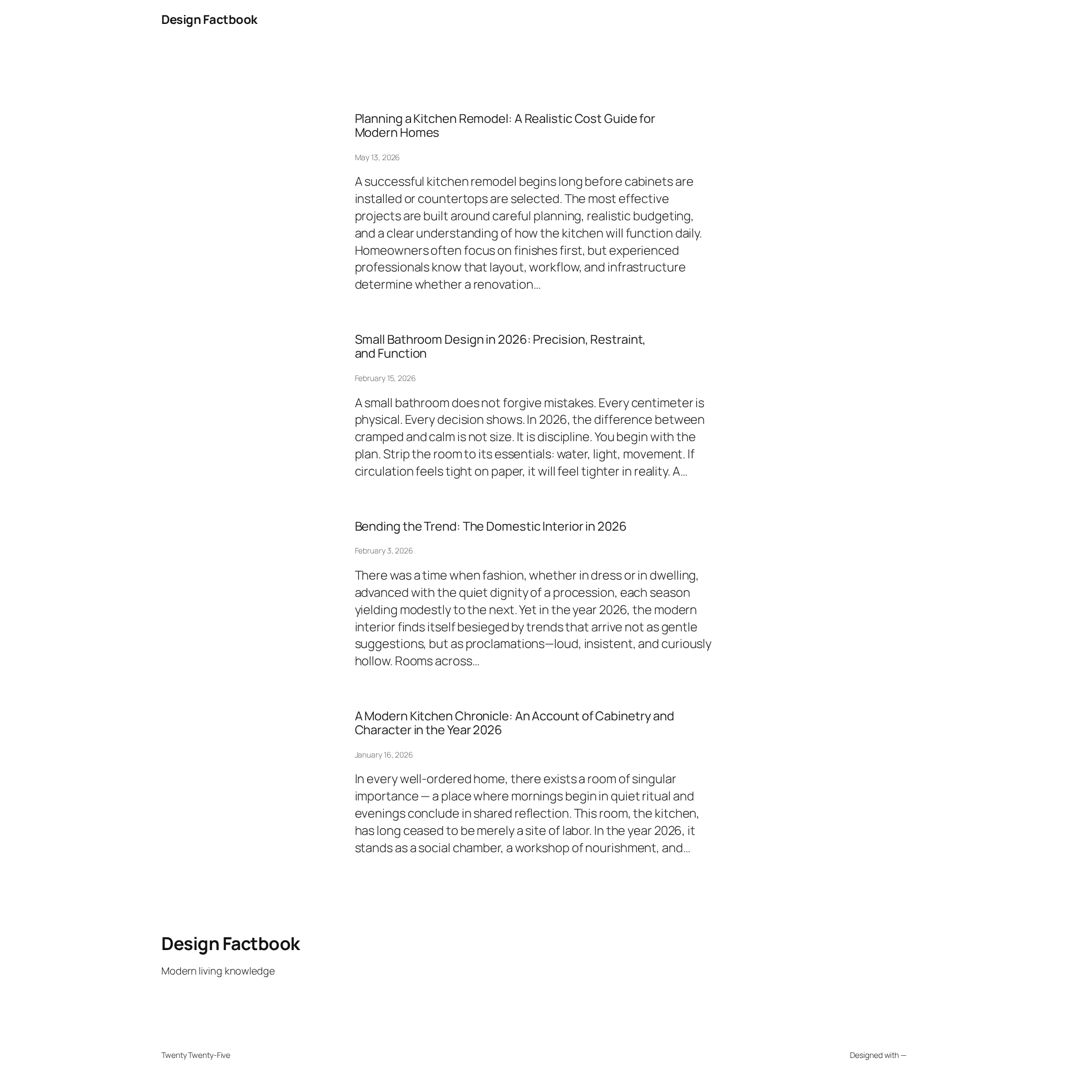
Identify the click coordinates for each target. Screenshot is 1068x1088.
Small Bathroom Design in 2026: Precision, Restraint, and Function (500, 346)
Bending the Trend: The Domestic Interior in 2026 (491, 526)
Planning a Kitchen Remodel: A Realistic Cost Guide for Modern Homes (505, 126)
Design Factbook (209, 19)
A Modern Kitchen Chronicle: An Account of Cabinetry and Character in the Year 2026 (515, 723)
